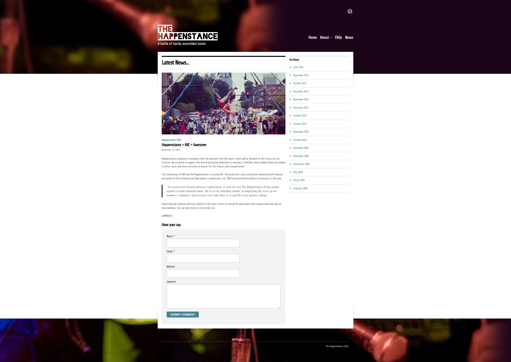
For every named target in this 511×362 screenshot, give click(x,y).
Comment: (171, 281)
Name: (171, 236)
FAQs (338, 37)
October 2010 (300, 139)
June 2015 (298, 67)
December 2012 (301, 91)
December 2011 (301, 107)
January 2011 (300, 123)
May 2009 (298, 172)
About (324, 38)
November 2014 (301, 75)
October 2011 (300, 115)
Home (312, 37)
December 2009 (301, 147)
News (349, 37)
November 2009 (301, 156)
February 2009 (300, 188)
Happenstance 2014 (171, 139)
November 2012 (301, 99)
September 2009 (301, 164)
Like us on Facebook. (350, 11)
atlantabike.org (207, 207)
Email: (170, 251)
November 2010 (301, 131)
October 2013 (300, 83)
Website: (171, 266)
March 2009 (299, 180)
